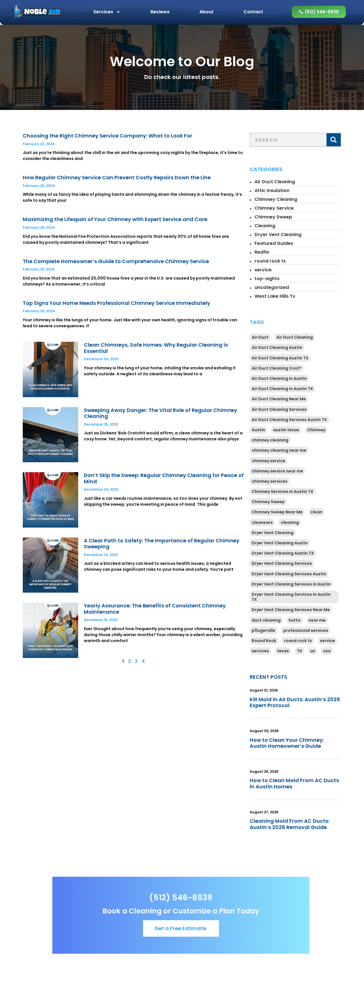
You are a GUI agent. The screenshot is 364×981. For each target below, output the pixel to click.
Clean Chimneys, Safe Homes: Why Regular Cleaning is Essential (156, 348)
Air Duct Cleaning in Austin (279, 378)
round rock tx (270, 261)
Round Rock (264, 640)
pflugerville (263, 630)
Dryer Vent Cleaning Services (282, 563)
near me (317, 620)
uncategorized (272, 287)
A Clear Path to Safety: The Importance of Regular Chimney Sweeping (161, 543)
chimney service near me (277, 471)
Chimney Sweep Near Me (277, 512)
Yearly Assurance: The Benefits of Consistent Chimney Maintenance (155, 608)
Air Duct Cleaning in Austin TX (282, 388)
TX (299, 651)
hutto (295, 620)
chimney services (270, 481)
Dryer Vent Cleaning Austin (280, 543)
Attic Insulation (272, 190)
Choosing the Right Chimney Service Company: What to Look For (107, 135)
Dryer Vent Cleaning (278, 234)
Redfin (262, 252)
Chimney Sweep (273, 217)
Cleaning (265, 225)
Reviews (159, 12)
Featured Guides (274, 243)
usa (327, 651)
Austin (258, 430)
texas (283, 651)
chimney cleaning (270, 440)
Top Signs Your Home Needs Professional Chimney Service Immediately (116, 303)
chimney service (268, 461)
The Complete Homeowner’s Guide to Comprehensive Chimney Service (116, 261)
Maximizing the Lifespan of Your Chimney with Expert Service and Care (115, 219)
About (206, 12)
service (263, 269)
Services (103, 12)
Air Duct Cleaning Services (279, 409)
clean (316, 512)
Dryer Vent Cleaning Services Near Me (291, 610)
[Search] (333, 139)
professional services (305, 630)
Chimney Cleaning (276, 199)
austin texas (286, 430)
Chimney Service (274, 208)
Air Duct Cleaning (275, 181)
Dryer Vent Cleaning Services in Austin (291, 584)
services (260, 651)
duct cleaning (266, 620)
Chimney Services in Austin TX (282, 491)
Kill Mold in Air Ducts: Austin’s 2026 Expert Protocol (295, 702)
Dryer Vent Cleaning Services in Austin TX (291, 596)
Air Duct (260, 337)
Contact (253, 12)
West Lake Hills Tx (275, 296)
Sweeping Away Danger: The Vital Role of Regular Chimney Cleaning (160, 413)
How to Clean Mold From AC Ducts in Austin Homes (294, 783)
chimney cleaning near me (279, 450)
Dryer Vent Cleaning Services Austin (289, 574)
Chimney (316, 430)
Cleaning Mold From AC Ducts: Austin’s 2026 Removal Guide (289, 824)
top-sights (267, 278)
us (312, 651)
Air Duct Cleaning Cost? (276, 368)
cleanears (262, 522)
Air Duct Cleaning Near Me (279, 399)
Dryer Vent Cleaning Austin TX (283, 553)
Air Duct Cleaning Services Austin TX (289, 419)
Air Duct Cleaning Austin (277, 347)
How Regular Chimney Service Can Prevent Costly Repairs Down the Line (117, 177)
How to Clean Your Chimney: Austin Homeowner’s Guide (287, 743)
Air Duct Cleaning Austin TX (280, 358)
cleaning (290, 522)
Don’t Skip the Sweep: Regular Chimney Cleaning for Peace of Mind (164, 478)
